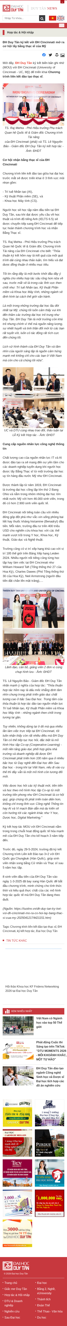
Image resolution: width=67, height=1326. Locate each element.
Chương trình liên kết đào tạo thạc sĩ (33, 926)
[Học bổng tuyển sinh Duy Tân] (17, 1233)
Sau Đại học (12, 1317)
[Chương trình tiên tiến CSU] (17, 1113)
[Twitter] (50, 55)
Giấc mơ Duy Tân (15, 1288)
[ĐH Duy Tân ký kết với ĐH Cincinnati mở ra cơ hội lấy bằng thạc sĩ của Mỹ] (62, 55)
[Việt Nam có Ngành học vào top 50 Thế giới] (18, 1025)
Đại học (42, 1282)
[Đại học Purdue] (49, 1143)
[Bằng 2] (49, 1173)
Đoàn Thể (43, 1305)
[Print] (57, 55)
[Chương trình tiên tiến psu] (49, 1113)
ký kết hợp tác (26, 931)
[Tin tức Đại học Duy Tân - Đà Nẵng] (30, 7)
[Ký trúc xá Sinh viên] (17, 1203)
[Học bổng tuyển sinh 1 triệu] (49, 1203)
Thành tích (44, 1299)
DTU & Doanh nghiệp (13, 1303)
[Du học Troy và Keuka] (17, 1173)
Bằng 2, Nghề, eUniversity (46, 1291)
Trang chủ (10, 1282)
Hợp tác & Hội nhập (17, 1295)
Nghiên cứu (11, 1311)
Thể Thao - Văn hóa (50, 1311)
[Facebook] (44, 55)
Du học (41, 1317)
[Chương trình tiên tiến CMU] (17, 1143)
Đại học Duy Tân (47, 931)
